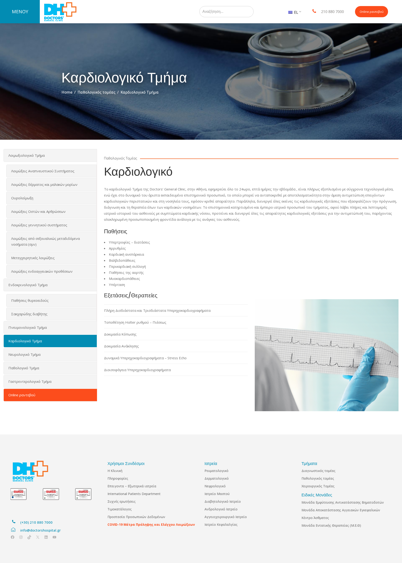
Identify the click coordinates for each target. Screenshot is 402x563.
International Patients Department (134, 494)
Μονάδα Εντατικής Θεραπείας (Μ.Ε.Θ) (331, 525)
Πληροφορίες (117, 478)
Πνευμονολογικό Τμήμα (27, 327)
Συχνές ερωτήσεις (121, 501)
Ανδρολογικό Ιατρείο (221, 509)
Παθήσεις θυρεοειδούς (30, 300)
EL (295, 12)
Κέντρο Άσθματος (315, 518)
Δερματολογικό (216, 478)
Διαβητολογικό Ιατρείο (222, 501)
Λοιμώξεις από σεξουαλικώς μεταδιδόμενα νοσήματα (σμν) (45, 241)
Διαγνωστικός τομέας (318, 470)
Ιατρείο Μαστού (217, 494)
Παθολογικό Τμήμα (23, 368)
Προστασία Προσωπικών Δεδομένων (136, 517)
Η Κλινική (114, 470)
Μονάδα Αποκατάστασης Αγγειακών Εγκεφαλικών (341, 510)
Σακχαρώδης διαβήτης (29, 314)
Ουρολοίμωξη (22, 198)
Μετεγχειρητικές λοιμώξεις (33, 257)
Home (66, 92)
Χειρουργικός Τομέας (318, 486)
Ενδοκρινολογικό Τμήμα (27, 284)
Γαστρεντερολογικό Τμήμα (29, 381)
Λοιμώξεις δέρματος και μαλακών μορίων (44, 184)
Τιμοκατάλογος (119, 509)
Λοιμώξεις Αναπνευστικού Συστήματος (42, 171)
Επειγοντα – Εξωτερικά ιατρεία (131, 486)
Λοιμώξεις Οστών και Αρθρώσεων (38, 211)
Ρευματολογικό (216, 470)
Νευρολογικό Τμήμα (24, 354)
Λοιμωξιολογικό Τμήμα (26, 155)
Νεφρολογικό (215, 486)
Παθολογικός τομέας (96, 92)
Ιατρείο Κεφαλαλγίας (221, 524)
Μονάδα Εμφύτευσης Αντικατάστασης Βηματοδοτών (343, 502)
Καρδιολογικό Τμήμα (25, 341)
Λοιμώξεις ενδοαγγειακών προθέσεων (42, 271)
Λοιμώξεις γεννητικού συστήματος (39, 225)
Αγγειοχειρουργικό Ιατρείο (225, 517)
